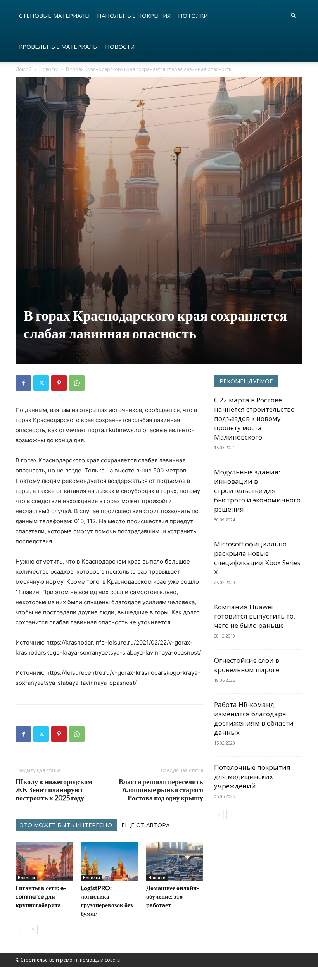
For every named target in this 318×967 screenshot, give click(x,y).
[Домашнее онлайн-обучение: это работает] (174, 861)
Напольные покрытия (134, 15)
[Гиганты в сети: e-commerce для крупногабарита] (44, 861)
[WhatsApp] (77, 383)
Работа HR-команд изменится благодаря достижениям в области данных (254, 718)
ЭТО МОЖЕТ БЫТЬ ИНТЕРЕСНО (66, 825)
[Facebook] (23, 383)
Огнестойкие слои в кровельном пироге (246, 665)
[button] (293, 15)
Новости (120, 46)
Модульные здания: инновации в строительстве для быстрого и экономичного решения (257, 490)
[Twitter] (41, 383)
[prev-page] (20, 929)
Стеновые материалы (54, 15)
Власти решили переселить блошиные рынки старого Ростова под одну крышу (161, 789)
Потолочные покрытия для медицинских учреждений (252, 776)
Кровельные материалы (58, 46)
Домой (24, 69)
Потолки (193, 15)
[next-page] (33, 929)
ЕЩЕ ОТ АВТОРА (145, 825)
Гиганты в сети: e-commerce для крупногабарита (41, 896)
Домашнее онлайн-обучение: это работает (172, 896)
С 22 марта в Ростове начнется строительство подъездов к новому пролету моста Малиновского (254, 418)
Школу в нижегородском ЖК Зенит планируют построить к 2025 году (54, 789)
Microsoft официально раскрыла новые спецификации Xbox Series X (257, 558)
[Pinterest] (59, 383)
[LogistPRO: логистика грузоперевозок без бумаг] (109, 861)
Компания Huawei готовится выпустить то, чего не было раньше (254, 616)
